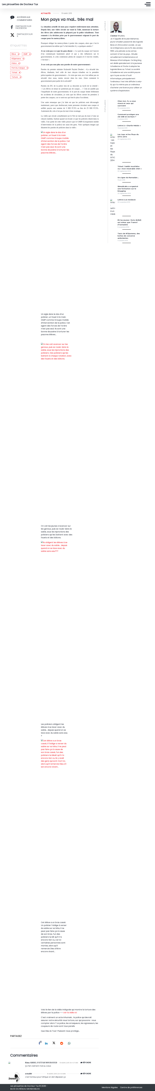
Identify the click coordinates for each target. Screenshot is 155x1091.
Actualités (46, 13)
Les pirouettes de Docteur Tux (20, 4)
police (14, 63)
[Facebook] (39, 1043)
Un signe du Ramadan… (128, 177)
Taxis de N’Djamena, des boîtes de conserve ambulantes (129, 236)
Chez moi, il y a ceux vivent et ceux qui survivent (127, 103)
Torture (15, 77)
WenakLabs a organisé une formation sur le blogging (128, 189)
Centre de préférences (131, 1087)
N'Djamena (16, 58)
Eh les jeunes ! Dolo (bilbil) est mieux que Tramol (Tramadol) (129, 222)
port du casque (18, 68)
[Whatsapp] (69, 1043)
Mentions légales (110, 1087)
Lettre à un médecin (127, 200)
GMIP (25, 54)
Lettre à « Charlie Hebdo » (129, 125)
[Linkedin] (46, 1043)
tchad (14, 72)
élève (14, 54)
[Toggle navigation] (147, 4)
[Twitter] (53, 1043)
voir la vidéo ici (70, 1012)
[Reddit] (61, 1043)
